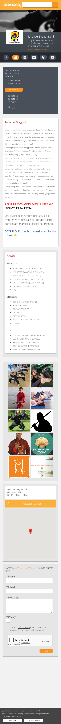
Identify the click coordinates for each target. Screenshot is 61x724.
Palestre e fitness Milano (37, 49)
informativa (24, 627)
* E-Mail (10, 587)
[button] (30, 531)
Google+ (12, 101)
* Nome (10, 576)
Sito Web (13, 89)
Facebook (13, 95)
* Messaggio (12, 597)
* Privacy (11, 617)
